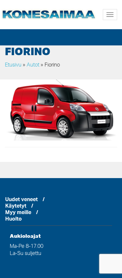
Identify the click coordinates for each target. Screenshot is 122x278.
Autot (33, 65)
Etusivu (13, 65)
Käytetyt (15, 206)
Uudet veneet (21, 200)
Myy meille (18, 213)
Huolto (13, 219)
